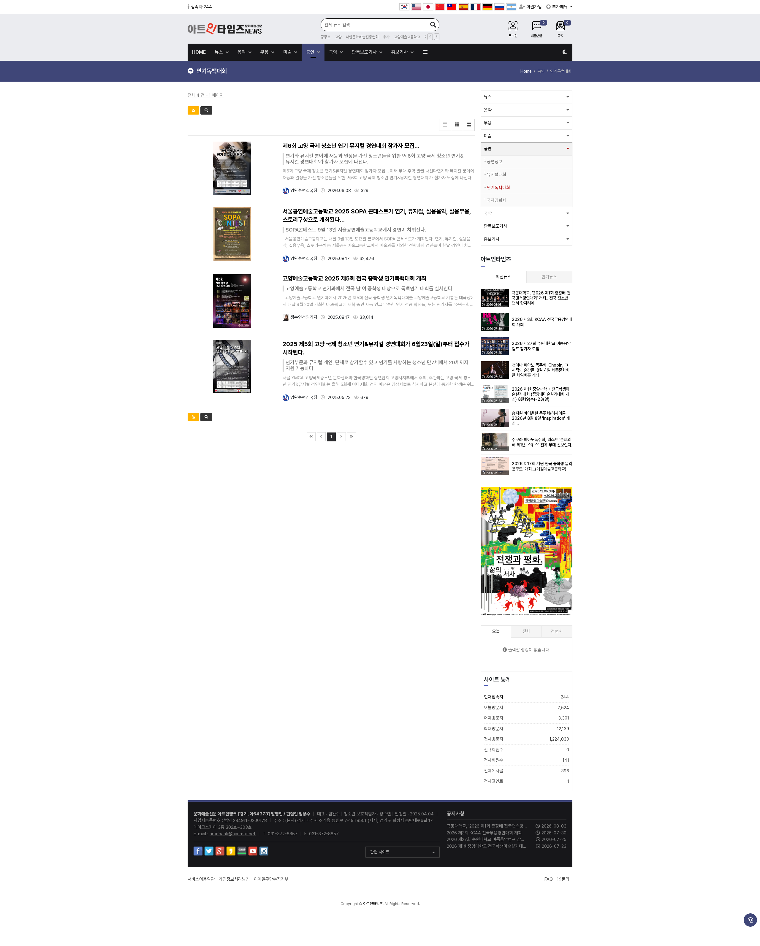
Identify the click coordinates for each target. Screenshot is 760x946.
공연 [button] (488, 148)
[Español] (464, 6)
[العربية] (511, 6)
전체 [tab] (526, 631)
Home (526, 71)
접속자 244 (201, 6)
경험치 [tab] (557, 631)
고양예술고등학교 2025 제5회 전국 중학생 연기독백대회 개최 (354, 278)
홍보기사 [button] (491, 239)
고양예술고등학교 (407, 37)
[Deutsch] (487, 6)
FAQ (548, 879)
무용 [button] (488, 123)
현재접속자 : (526, 697)
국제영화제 (496, 200)
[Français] (476, 6)
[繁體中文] (452, 6)
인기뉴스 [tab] (549, 277)
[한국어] (404, 6)
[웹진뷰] (457, 125)
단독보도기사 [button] (495, 226)
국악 (333, 52)
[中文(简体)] (440, 6)
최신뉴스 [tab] (503, 277)
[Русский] (499, 6)
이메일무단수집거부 (271, 879)
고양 (338, 37)
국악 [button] (488, 213)
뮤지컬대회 (496, 174)
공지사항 (456, 814)
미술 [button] (488, 136)
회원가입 (534, 6)
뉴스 (219, 52)
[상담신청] (750, 920)
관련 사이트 (379, 852)
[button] (567, 494)
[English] (416, 6)
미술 (288, 52)
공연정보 (494, 161)
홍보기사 (400, 52)
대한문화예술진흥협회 (362, 37)
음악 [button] (488, 110)
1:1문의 (563, 879)
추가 (386, 37)
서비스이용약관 (201, 879)
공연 (311, 52)
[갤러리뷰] (469, 125)
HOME (199, 52)
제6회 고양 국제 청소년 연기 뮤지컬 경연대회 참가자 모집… (351, 145)
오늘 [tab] (496, 631)
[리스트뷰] (445, 125)
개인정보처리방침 (234, 879)
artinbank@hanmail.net (233, 833)
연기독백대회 (498, 187)
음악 (242, 52)
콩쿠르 (325, 37)
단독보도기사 (365, 52)
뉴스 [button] (488, 97)
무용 (265, 52)
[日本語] (428, 6)
